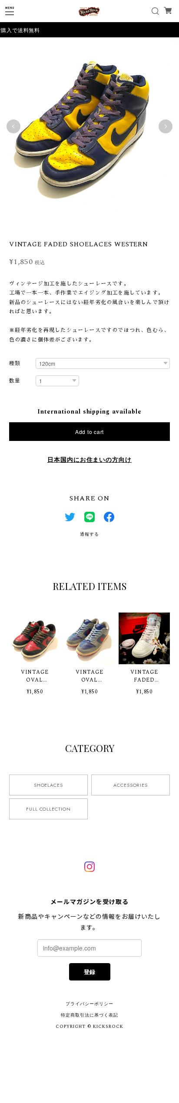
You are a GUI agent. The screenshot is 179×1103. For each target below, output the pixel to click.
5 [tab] (81, 224)
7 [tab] (98, 224)
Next (165, 126)
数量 (14, 381)
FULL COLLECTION (48, 808)
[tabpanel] (89, 126)
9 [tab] (115, 224)
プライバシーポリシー (89, 1003)
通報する (89, 534)
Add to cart (89, 431)
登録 (89, 971)
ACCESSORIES (130, 785)
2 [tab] (55, 224)
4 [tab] (72, 224)
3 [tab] (63, 224)
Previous (13, 126)
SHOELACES (48, 785)
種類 (14, 364)
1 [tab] (46, 224)
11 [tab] (133, 224)
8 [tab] (107, 224)
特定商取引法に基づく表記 (89, 1015)
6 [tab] (89, 224)
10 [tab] (124, 224)
